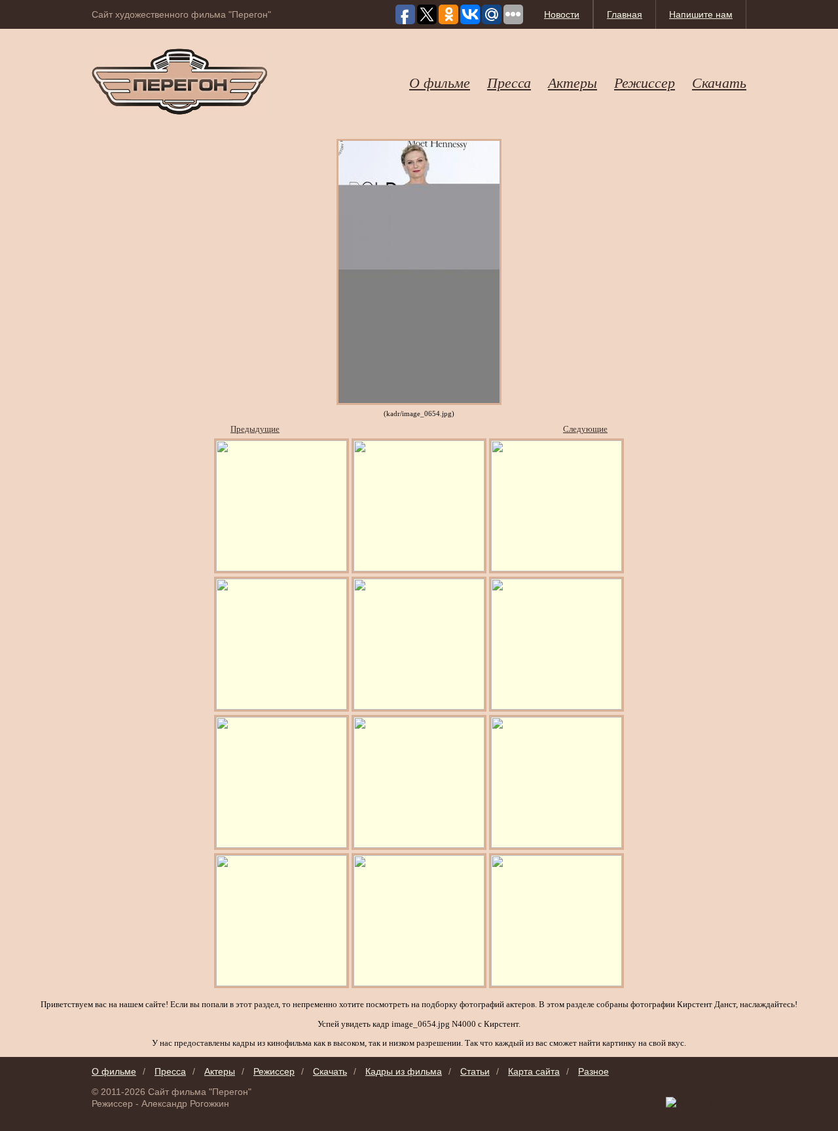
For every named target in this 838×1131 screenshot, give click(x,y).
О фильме (439, 82)
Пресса (509, 82)
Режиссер (644, 82)
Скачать (719, 82)
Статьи (475, 1071)
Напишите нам (701, 14)
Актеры (572, 82)
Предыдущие (255, 429)
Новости (561, 14)
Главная (624, 14)
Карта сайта (534, 1071)
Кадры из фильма (403, 1071)
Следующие (585, 429)
